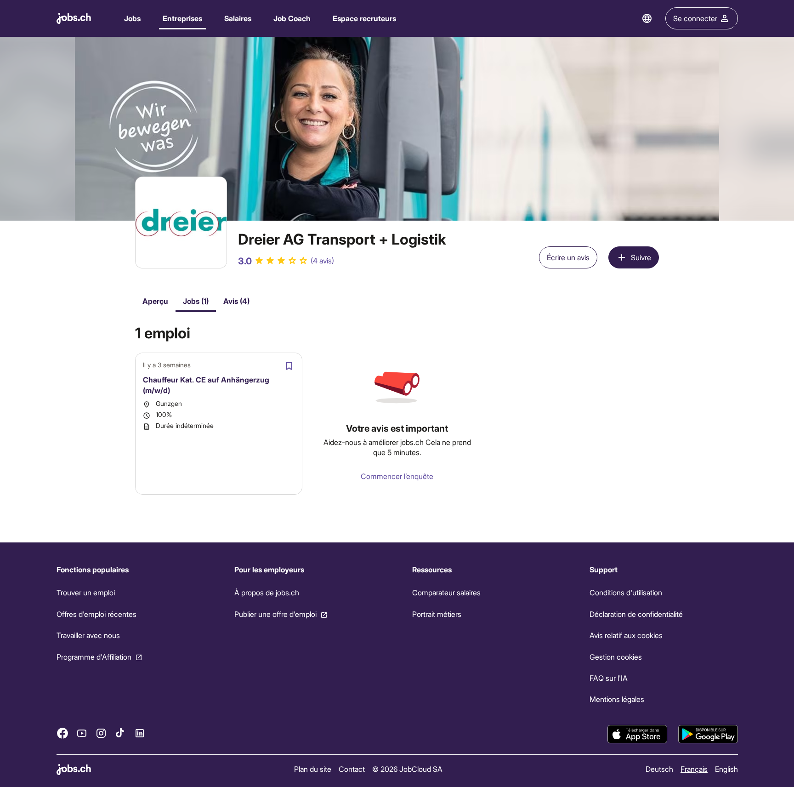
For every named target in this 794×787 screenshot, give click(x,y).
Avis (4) (236, 301)
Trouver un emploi (86, 592)
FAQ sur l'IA (609, 677)
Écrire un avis (568, 257)
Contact (352, 768)
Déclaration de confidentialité (636, 614)
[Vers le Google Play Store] (708, 734)
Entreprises (182, 18)
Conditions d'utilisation (626, 592)
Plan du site (312, 768)
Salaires (237, 18)
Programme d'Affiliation (94, 656)
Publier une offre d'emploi (275, 614)
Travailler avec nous (88, 635)
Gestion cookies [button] (616, 656)
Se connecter (695, 18)
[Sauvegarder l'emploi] (289, 366)
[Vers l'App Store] (637, 734)
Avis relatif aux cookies (626, 635)
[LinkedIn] (140, 733)
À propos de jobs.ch (266, 592)
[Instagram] (101, 733)
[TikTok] (120, 733)
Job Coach (292, 18)
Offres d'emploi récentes (96, 614)
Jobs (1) (196, 301)
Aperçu (155, 301)
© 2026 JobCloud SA (407, 768)
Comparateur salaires (446, 592)
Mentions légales (617, 699)
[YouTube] (82, 733)
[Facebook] (62, 733)
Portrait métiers (436, 614)
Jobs (132, 18)
